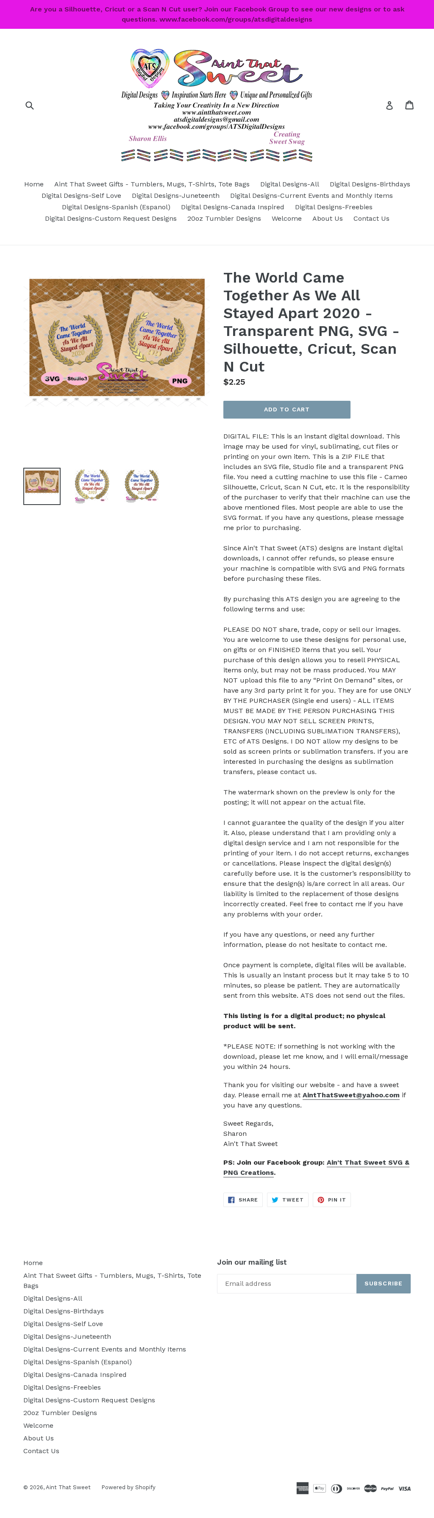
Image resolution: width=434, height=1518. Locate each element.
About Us (327, 218)
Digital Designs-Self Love (81, 195)
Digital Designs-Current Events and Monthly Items (311, 195)
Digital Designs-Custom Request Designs (111, 218)
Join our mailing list (252, 1262)
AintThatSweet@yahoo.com (351, 1095)
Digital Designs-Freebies (334, 207)
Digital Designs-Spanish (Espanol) (116, 207)
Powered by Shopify (128, 1487)
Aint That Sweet (68, 1487)
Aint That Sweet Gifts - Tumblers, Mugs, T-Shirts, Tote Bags (152, 184)
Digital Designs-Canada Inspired (232, 207)
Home (34, 184)
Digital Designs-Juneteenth (176, 195)
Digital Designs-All (289, 184)
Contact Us (371, 218)
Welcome (287, 218)
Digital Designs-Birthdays (370, 184)
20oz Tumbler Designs (224, 218)
